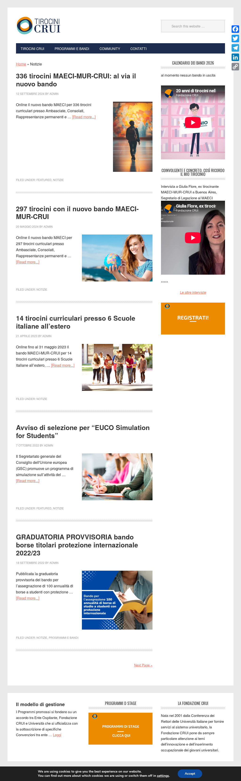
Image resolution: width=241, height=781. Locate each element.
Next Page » (143, 665)
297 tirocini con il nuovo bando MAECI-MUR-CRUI (77, 212)
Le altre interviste (193, 292)
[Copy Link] (235, 66)
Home (21, 64)
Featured (44, 180)
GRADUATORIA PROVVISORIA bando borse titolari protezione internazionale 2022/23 (77, 544)
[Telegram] (235, 48)
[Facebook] (235, 29)
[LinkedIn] (235, 57)
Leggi (57, 734)
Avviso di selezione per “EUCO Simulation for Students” (83, 431)
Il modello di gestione (40, 704)
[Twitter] (235, 38)
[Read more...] (84, 116)
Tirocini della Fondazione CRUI (48, 25)
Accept (190, 773)
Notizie (58, 180)
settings (163, 776)
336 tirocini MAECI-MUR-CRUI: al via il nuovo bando (76, 79)
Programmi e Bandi (63, 637)
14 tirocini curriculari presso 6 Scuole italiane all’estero (75, 322)
